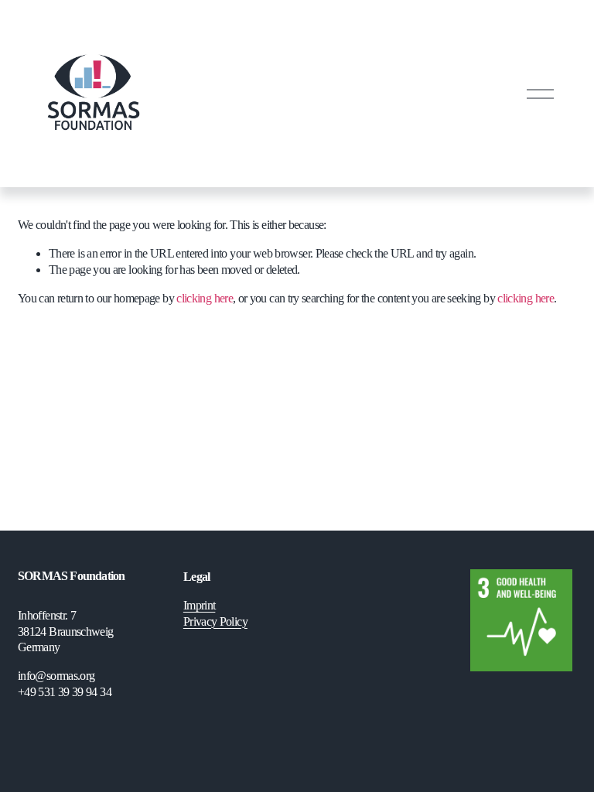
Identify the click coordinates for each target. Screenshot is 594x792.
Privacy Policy (215, 621)
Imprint (199, 605)
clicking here (204, 298)
